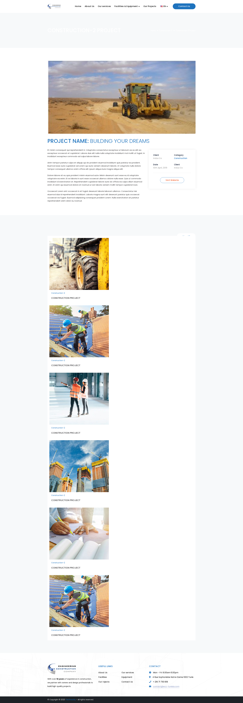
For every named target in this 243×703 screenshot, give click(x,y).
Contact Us (184, 6)
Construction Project (65, 294)
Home (153, 30)
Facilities (102, 673)
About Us (102, 669)
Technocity (71, 696)
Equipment (127, 673)
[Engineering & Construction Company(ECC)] (54, 6)
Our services (128, 669)
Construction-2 (165, 30)
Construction (180, 154)
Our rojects (103, 678)
